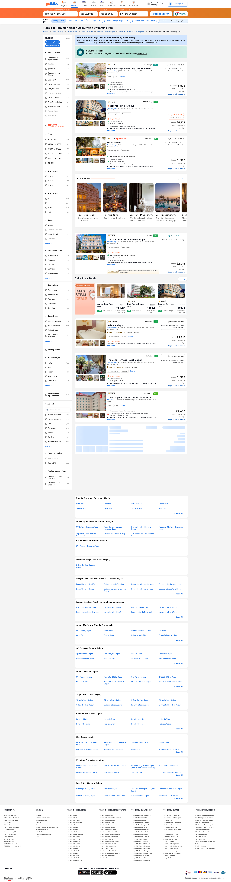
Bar (49, 424)
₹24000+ (51, 163)
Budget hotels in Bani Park (86, 584)
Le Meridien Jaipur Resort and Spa (87, 773)
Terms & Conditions (43, 818)
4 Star (50, 181)
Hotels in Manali (73, 855)
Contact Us (40, 825)
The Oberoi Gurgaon (202, 829)
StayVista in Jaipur (138, 677)
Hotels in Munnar (73, 839)
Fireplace (51, 260)
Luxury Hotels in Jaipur (140, 705)
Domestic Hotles (10, 815)
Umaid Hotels (53, 234)
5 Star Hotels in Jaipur (85, 705)
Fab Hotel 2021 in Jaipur (113, 677)
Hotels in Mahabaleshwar (76, 851)
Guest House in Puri (171, 834)
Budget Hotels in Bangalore (142, 851)
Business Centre (54, 442)
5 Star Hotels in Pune (139, 827)
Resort (50, 372)
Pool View (52, 299)
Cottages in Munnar (171, 836)
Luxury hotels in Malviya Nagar (88, 612)
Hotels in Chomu (110, 724)
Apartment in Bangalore (172, 851)
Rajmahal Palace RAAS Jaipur (170, 789)
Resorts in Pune (169, 855)
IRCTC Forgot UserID (11, 844)
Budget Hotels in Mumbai (141, 844)
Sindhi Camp (81, 508)
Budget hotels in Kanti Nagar (170, 589)
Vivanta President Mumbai (205, 841)
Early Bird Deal (53, 89)
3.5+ (50, 208)
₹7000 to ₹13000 (55, 154)
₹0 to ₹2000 (53, 140)
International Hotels (11, 818)
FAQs (37, 836)
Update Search (161, 14)
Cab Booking (8, 825)
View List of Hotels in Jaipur (169, 705)
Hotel (50, 363)
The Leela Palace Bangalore (205, 825)
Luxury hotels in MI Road (168, 607)
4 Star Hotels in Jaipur (167, 700)
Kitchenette (53, 256)
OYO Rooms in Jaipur (84, 677)
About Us (39, 815)
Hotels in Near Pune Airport (109, 836)
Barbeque (52, 428)
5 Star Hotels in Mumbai (140, 829)
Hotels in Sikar (164, 719)
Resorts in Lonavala (171, 848)
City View (51, 308)
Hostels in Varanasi (171, 825)
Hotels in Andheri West (107, 851)
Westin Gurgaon (201, 846)
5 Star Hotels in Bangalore (141, 815)
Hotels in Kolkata (73, 846)
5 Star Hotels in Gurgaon (140, 836)
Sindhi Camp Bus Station (141, 631)
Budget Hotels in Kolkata (141, 848)
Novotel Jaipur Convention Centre (86, 767)
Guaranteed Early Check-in (55, 477)
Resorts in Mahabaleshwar (173, 846)
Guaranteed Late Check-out (54, 74)
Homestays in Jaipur (112, 654)
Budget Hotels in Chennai (141, 846)
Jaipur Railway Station (168, 635)
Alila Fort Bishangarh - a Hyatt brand (143, 790)
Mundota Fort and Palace (168, 766)
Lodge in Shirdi (169, 858)
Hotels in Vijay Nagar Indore (109, 853)
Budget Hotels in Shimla (140, 858)
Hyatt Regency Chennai (204, 818)
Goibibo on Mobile (42, 829)
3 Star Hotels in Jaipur (140, 700)
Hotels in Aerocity (106, 815)
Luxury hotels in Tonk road (141, 612)
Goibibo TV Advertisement (45, 832)
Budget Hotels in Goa (139, 839)
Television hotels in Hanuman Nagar (142, 535)
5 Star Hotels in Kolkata (140, 832)
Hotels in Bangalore (74, 822)
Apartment (52, 376)
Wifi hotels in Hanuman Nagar (87, 527)
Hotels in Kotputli (165, 724)
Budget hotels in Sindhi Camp (142, 584)
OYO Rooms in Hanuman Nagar (88, 546)
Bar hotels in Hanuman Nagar (115, 534)
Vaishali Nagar (136, 504)
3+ (49, 199)
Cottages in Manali (170, 827)
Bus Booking (8, 822)
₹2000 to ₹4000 (54, 144)
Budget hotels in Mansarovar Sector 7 (115, 590)
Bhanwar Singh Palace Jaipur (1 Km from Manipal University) (143, 767)
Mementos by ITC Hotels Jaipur (168, 797)
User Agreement (42, 820)
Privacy (38, 822)
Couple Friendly (54, 98)
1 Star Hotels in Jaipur (84, 700)
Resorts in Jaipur (165, 654)
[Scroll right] (182, 178)
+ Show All (178, 513)
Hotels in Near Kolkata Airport (110, 834)
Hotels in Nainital (73, 858)
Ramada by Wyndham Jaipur (87, 749)
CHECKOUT (103, 10)
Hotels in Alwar (109, 719)
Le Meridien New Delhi (203, 822)
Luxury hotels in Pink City (113, 612)
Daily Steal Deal (54, 84)
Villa (49, 367)
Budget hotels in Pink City (86, 589)
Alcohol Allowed (54, 326)
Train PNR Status (10, 834)
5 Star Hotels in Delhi (139, 818)
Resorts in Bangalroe (171, 844)
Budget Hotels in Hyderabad (142, 853)
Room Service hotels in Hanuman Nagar (113, 528)
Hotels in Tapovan (105, 858)
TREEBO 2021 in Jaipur (167, 677)
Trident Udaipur (201, 839)
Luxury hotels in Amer (139, 607)
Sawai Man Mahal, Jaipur (85, 796)
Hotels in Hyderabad (74, 825)
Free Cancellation (55, 102)
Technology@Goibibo (43, 834)
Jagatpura (108, 508)
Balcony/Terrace (54, 419)
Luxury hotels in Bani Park (86, 607)
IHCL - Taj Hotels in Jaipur (141, 682)
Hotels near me (9, 841)
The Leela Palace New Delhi (204, 827)
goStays (51, 69)
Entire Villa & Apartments (53, 59)
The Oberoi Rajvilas (111, 789)
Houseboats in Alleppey (172, 815)
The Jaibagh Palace (111, 772)
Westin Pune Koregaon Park (205, 848)
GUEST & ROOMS (125, 10)
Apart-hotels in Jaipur (139, 658)
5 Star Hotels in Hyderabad (141, 825)
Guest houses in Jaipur (85, 658)
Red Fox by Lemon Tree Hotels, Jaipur (116, 743)
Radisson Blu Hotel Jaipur (113, 749)
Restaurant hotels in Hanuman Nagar (171, 528)
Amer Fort (80, 635)
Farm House (52, 381)
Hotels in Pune (72, 827)
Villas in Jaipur (136, 654)
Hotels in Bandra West (107, 827)
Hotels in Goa (72, 815)
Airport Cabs (8, 836)
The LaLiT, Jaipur (138, 772)
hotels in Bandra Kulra (107, 829)
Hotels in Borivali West (107, 844)
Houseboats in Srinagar (172, 818)
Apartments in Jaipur (84, 654)
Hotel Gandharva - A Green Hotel (86, 743)
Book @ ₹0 (52, 80)
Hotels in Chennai (73, 841)
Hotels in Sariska (137, 719)
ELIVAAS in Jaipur (83, 682)
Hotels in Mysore (73, 836)
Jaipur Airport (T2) (138, 635)
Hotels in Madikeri (106, 839)
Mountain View (53, 295)
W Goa (197, 844)
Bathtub (51, 269)
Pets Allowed (53, 330)
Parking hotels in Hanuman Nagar (141, 528)
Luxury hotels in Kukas (112, 607)
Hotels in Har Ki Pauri (107, 855)
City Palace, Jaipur (83, 631)
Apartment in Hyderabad (172, 853)
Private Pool (53, 273)
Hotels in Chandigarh (75, 860)
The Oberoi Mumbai (202, 832)
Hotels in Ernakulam (106, 822)
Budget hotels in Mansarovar (170, 584)
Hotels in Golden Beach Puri (109, 832)
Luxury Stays (54, 350)
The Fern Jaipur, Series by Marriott (169, 750)
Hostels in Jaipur (110, 658)
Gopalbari (107, 504)
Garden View (53, 304)
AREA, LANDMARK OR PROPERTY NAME (57, 10)
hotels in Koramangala (107, 846)
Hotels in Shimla (73, 853)
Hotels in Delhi (72, 818)
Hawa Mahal (108, 631)
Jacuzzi (51, 264)
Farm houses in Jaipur (167, 658)
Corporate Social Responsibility (47, 827)
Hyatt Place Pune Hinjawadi (205, 815)
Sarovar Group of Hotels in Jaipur (114, 683)
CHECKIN (83, 10)
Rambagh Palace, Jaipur (85, 789)
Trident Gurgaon (201, 834)
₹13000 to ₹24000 (55, 158)
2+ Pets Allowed (54, 321)
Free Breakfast (54, 107)
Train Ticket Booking (11, 827)
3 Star (50, 176)
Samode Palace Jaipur (140, 796)
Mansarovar (163, 504)
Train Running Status (11, 832)
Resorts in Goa (169, 841)
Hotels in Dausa (137, 724)
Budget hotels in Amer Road (142, 589)
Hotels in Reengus (83, 724)
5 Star (50, 185)
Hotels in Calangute (106, 825)
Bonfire (51, 437)
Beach (50, 433)
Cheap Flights (9, 829)
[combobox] (60, 12)
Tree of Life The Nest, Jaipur (115, 766)
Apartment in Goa (170, 832)
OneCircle (51, 64)
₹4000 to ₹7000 (54, 149)
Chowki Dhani (109, 635)
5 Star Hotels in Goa (139, 820)
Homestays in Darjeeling (172, 829)
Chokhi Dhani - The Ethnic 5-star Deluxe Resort (170, 773)
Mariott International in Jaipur (170, 682)
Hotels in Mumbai (73, 820)
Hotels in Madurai (73, 844)
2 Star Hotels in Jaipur (112, 700)
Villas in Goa (168, 820)
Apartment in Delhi (170, 839)
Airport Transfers (54, 415)
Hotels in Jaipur (73, 832)
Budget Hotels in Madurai (141, 860)
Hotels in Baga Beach (107, 820)
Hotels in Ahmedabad (75, 834)
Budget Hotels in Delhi (140, 841)
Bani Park (79, 504)
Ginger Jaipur (164, 742)
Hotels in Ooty (72, 848)
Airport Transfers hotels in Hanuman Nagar (86, 535)
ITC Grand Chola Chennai (204, 820)
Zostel (50, 225)
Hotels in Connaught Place (109, 841)
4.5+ (50, 212)
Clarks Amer (136, 749)
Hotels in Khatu (82, 719)
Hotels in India (9, 839)
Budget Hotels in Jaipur (113, 705)
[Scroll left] (178, 178)
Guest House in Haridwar (172, 822)
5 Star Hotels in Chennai (140, 822)
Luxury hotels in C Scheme (169, 612)
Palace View (53, 290)
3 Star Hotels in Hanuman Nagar (86, 566)
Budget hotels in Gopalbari (114, 584)
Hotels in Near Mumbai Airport (110, 818)
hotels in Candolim (106, 848)
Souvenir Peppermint (139, 742)
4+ (49, 203)
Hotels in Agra (72, 829)
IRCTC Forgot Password (12, 846)
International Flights (11, 820)
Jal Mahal (162, 631)
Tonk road (163, 508)
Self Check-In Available (53, 336)
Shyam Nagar (136, 508)
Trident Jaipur (200, 836)
